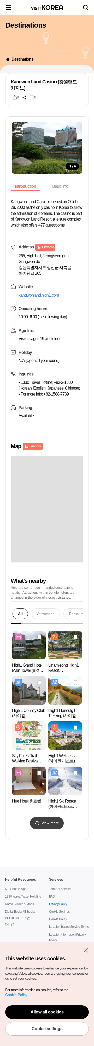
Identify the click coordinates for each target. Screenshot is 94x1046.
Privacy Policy (57, 904)
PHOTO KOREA (14, 918)
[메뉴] (8, 7)
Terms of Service (59, 889)
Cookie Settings (58, 912)
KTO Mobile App (15, 889)
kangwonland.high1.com (40, 301)
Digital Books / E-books (19, 912)
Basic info (62, 186)
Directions (48, 252)
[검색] (86, 7)
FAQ (52, 897)
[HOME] (7, 59)
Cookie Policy (57, 919)
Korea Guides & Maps (18, 904)
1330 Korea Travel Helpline (22, 897)
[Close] (86, 950)
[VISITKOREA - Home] (47, 7)
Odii (7, 924)
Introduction (26, 186)
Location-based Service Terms (67, 927)
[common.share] (24, 97)
